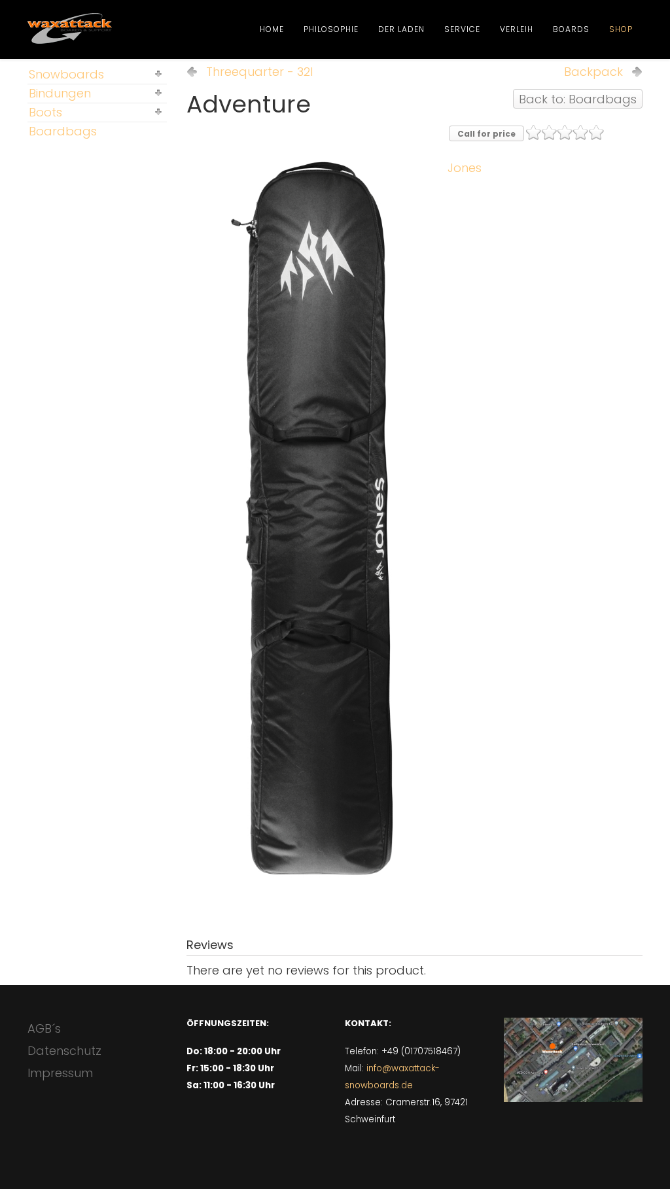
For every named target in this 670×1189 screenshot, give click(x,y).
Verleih (516, 29)
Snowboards (66, 74)
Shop (621, 29)
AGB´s (44, 1028)
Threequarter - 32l (259, 71)
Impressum (60, 1073)
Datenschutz (64, 1051)
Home (272, 29)
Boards (571, 29)
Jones (465, 168)
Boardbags (63, 131)
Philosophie (331, 29)
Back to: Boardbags (578, 99)
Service (462, 29)
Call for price (486, 133)
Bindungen (60, 93)
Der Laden (401, 29)
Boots (45, 112)
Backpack (593, 71)
